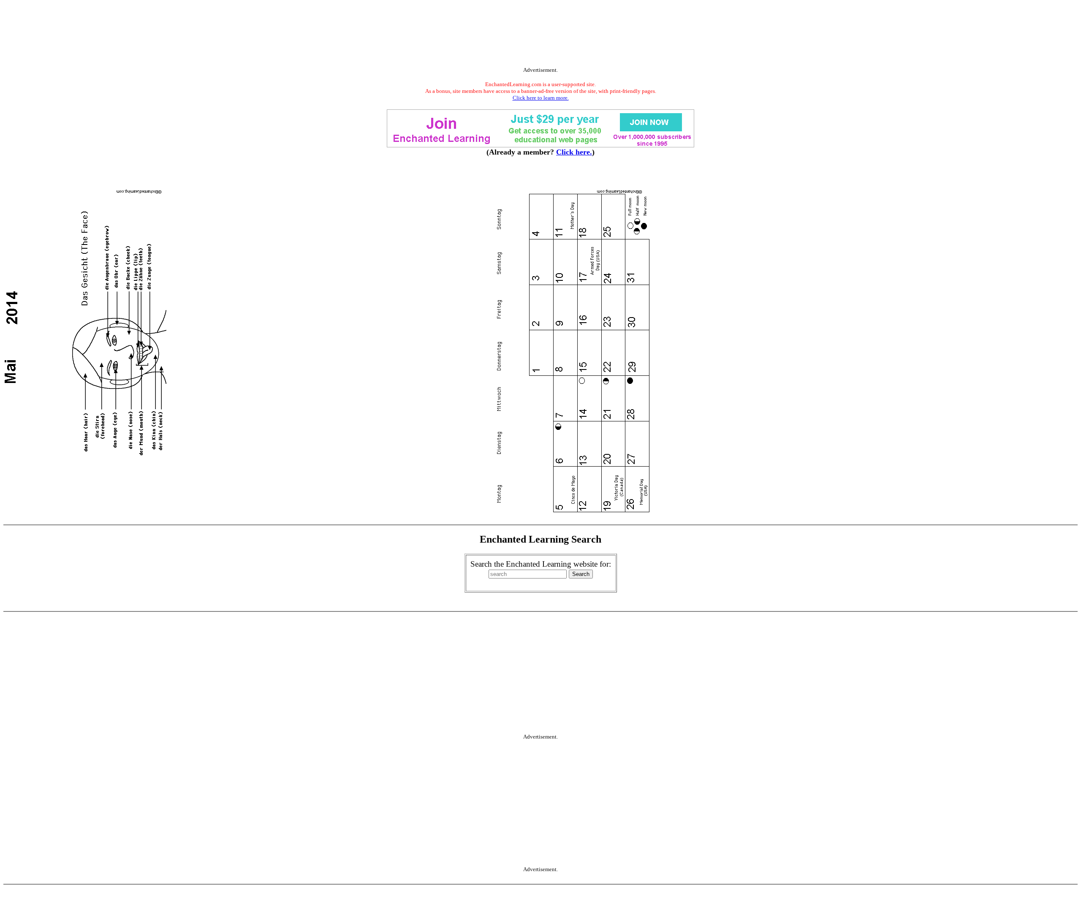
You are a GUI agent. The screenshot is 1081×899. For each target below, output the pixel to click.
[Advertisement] (540, 35)
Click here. (574, 152)
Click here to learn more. (541, 98)
